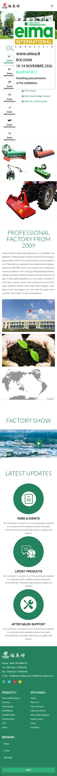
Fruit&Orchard (8, 715)
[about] (28, 315)
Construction (8, 719)
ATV (4, 723)
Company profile (28, 299)
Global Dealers (28, 369)
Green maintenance (11, 698)
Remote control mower (35, 101)
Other (4, 727)
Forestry (6, 702)
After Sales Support (40, 715)
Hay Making (7, 711)
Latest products (38, 711)
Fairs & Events (37, 706)
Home (33, 698)
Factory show (37, 719)
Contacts (35, 727)
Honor (28, 334)
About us (35, 702)
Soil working (7, 706)
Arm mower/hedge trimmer (37, 96)
